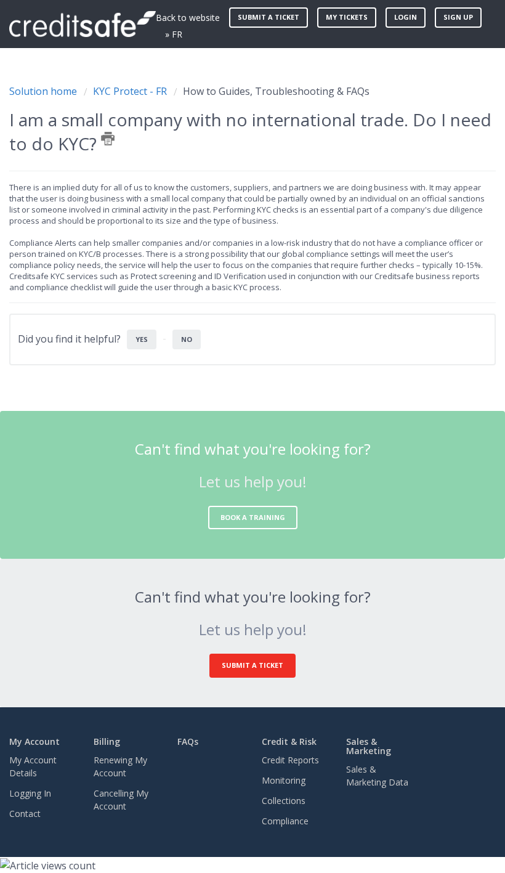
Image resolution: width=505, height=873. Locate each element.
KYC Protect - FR (130, 91)
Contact (25, 813)
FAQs (187, 741)
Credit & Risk (289, 741)
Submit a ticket (268, 17)
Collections (283, 800)
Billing (107, 741)
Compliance (285, 821)
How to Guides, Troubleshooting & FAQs (276, 91)
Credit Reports (290, 760)
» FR (173, 34)
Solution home (44, 91)
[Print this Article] (108, 138)
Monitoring (283, 780)
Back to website (188, 17)
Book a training (252, 517)
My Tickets (347, 17)
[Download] (230, 432)
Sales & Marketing (368, 746)
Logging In (30, 793)
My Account (34, 741)
